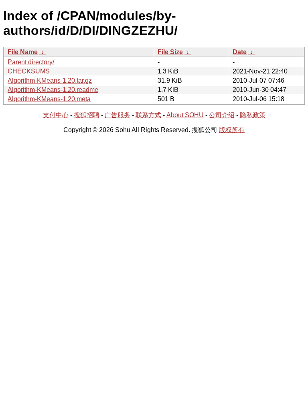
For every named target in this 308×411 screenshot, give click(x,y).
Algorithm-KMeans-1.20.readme (53, 89)
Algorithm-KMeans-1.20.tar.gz (50, 80)
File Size (170, 52)
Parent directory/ (31, 62)
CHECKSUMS (29, 71)
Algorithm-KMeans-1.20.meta (49, 99)
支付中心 (56, 115)
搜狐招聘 (86, 115)
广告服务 (117, 115)
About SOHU (185, 115)
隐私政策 (252, 115)
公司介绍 (222, 115)
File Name (23, 52)
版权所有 (232, 129)
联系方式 (148, 115)
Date (240, 52)
